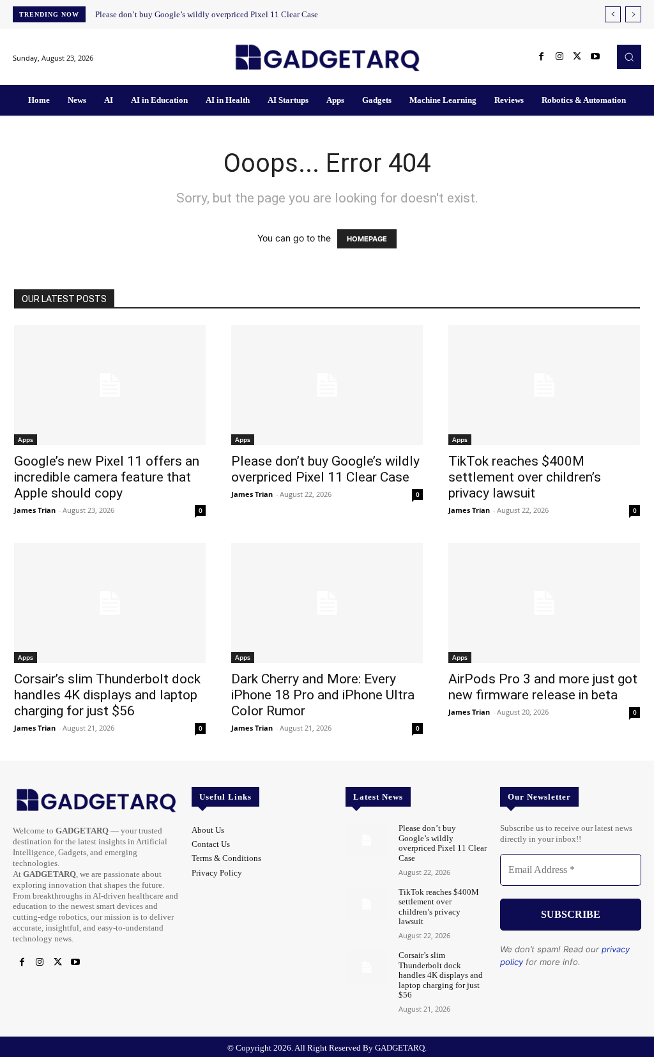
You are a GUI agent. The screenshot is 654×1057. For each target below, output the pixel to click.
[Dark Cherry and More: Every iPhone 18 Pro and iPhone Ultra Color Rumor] (327, 603)
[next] (633, 14)
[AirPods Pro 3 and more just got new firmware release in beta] (544, 603)
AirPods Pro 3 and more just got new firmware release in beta (542, 687)
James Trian (35, 510)
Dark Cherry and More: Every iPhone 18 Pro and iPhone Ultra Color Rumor (322, 695)
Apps (25, 439)
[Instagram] (559, 57)
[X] (577, 57)
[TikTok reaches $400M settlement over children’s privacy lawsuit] (544, 385)
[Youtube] (595, 57)
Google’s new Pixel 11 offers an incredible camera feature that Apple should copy (106, 477)
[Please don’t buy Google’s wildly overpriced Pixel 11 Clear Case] (327, 385)
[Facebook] (542, 57)
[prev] (613, 14)
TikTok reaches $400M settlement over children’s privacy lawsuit (524, 477)
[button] (629, 57)
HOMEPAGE (367, 238)
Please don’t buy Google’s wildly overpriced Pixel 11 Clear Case (206, 14)
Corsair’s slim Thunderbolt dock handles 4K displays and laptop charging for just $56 (107, 695)
